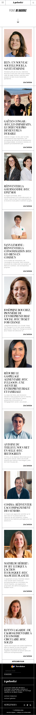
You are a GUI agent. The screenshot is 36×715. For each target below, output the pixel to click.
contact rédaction (10, 696)
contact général (9, 698)
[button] (2, 3)
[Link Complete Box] (18, 118)
